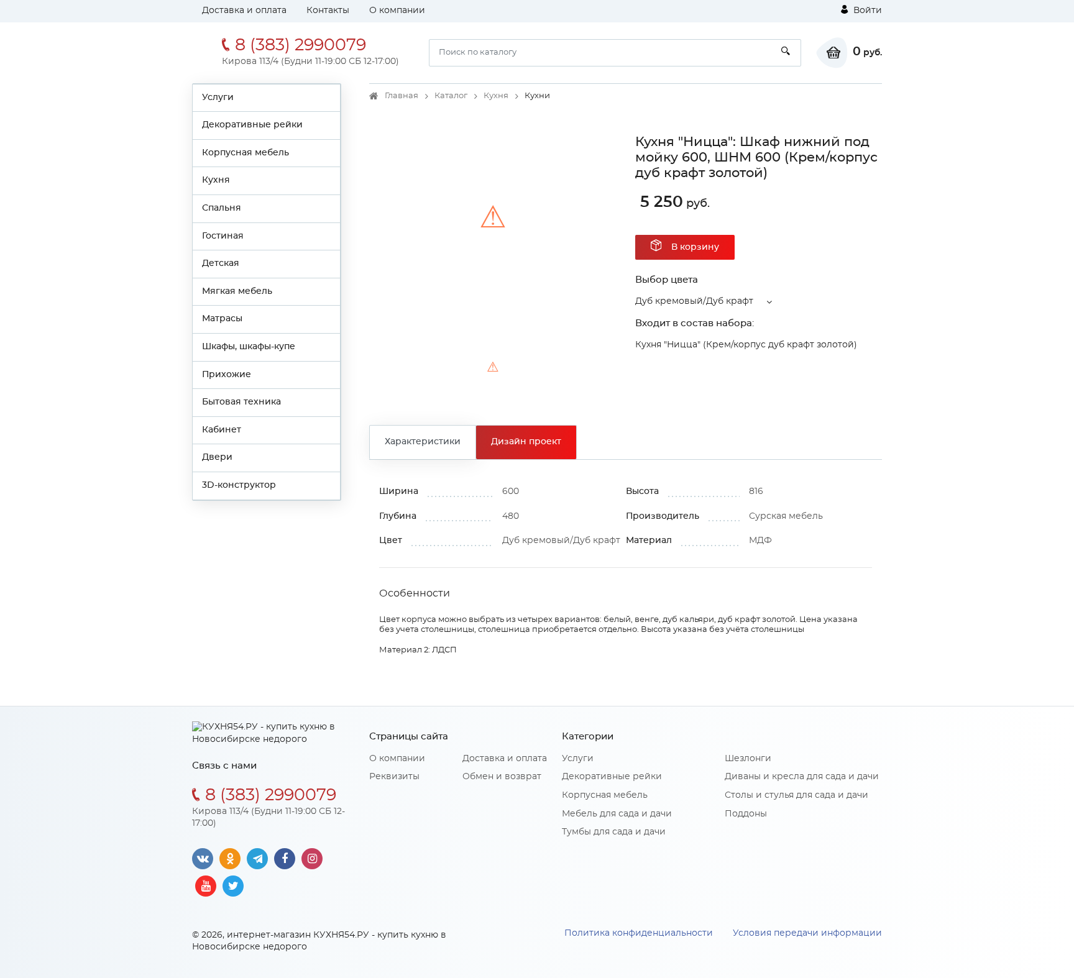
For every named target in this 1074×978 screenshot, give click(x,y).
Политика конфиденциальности (638, 933)
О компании (397, 10)
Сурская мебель (786, 516)
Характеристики (423, 441)
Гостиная (223, 236)
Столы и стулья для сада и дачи (796, 795)
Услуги (218, 97)
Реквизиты (394, 776)
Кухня (216, 180)
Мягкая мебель (237, 291)
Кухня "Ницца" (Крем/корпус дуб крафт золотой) (746, 344)
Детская (220, 263)
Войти (866, 10)
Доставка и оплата (244, 10)
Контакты (327, 10)
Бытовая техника (241, 402)
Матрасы (222, 318)
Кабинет (221, 430)
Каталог (450, 96)
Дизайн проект (526, 441)
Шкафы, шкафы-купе (248, 346)
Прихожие (226, 374)
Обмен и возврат (501, 776)
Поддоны (746, 814)
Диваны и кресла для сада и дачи (802, 776)
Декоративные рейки (252, 125)
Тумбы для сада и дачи (614, 832)
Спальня (221, 208)
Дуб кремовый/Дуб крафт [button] (694, 301)
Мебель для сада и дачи (617, 814)
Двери (217, 457)
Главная (401, 96)
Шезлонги (748, 758)
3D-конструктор (239, 485)
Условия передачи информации (807, 933)
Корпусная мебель (245, 153)
